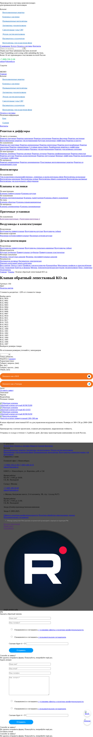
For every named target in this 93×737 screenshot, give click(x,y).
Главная (3, 74)
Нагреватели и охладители (13, 38)
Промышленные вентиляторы (14, 21)
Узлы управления (7, 268)
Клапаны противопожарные (11, 198)
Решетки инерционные (29, 145)
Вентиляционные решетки (13, 12)
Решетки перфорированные (58, 154)
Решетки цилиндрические (25, 156)
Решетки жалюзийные (82, 156)
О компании (5, 46)
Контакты (37, 46)
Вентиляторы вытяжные (77, 179)
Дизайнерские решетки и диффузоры (64, 147)
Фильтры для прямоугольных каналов (41, 257)
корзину (12, 359)
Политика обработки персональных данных (57, 515)
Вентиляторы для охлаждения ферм (17, 43)
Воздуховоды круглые (34, 231)
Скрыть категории (24, 263)
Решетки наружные (8, 138)
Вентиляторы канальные (10, 179)
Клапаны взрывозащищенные (28, 202)
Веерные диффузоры (64, 156)
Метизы (34, 268)
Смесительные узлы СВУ (12, 30)
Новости (33, 446)
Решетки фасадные (60, 138)
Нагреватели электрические (30, 261)
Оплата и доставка (24, 46)
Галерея (5, 123)
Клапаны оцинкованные (30, 206)
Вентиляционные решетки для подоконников (19, 141)
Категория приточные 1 (10, 219)
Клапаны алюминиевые (10, 206)
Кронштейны (51, 265)
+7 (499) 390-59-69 (11, 488)
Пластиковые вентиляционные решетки (56, 162)
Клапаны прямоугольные (10, 193)
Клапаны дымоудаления (34, 198)
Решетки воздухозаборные (68, 145)
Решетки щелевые (23, 154)
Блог (4, 118)
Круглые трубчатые (8, 252)
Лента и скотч (16, 265)
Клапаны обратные (8, 202)
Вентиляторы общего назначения (52, 179)
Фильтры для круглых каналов (12, 257)
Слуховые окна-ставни (38, 147)
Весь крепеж (5, 265)
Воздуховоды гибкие (52, 231)
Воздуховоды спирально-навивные (39, 248)
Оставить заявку (7, 390)
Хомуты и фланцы (22, 268)
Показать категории (8, 263)
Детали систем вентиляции (13, 34)
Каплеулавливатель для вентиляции (15, 149)
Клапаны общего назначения (56, 198)
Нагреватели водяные (9, 261)
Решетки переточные (48, 145)
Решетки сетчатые (39, 154)
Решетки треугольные (46, 156)
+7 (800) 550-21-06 (7, 59)
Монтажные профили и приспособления (74, 265)
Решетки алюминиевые (9, 162)
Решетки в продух (73, 141)
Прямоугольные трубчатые (28, 252)
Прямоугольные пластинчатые (52, 252)
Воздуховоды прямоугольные (12, 231)
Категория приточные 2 (30, 219)
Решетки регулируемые (9, 145)
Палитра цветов (6, 288)
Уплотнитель (5, 270)
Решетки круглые (7, 156)
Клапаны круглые (28, 193)
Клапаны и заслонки (10, 17)
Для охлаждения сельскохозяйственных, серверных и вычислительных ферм (31, 177)
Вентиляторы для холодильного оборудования (19, 181)
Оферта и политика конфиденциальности (21, 515)
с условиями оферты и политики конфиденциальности (61, 630)
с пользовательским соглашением (52, 637)
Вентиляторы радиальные (74, 177)
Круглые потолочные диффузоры (52, 141)
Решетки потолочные (42, 138)
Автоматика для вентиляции (14, 25)
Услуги (13, 46)
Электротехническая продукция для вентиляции (58, 268)
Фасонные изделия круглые (40, 236)
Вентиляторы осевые (29, 179)
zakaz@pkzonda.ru (7, 61)
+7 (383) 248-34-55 (26, 465)
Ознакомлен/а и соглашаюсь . (49, 630)
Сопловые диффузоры (9, 158)
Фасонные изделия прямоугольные (14, 236)
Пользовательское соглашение (16, 517)
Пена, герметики (85, 268)
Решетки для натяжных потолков (68, 149)
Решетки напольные (25, 138)
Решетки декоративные (19, 147)
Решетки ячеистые (78, 154)
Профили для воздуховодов (34, 265)
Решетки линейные (8, 154)
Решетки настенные (76, 138)
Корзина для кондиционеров (42, 149)
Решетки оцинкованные (30, 162)
